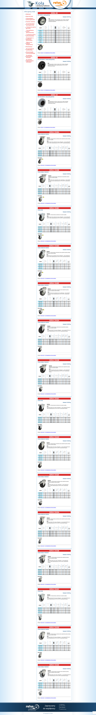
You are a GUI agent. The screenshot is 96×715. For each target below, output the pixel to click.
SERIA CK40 (42, 165)
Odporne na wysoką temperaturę (29, 43)
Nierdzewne (29, 46)
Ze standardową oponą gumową (30, 24)
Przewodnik (35, 8)
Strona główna (27, 8)
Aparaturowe (29, 16)
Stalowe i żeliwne (30, 21)
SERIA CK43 (42, 584)
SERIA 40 (42, 52)
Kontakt (69, 8)
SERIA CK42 (42, 355)
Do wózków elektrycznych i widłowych (30, 61)
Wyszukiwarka (49, 8)
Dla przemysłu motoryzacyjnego (30, 53)
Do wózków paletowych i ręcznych (29, 56)
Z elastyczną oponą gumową (31, 28)
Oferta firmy (41, 8)
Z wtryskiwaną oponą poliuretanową (30, 31)
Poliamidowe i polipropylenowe (30, 19)
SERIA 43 (42, 127)
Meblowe (28, 14)
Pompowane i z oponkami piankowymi (30, 39)
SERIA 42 (42, 90)
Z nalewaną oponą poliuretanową (30, 35)
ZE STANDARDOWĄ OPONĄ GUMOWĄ (49, 52)
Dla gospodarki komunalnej (30, 49)
